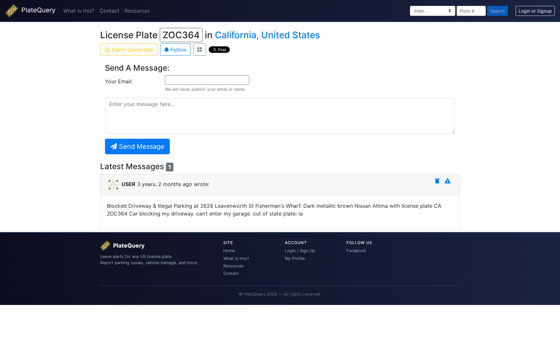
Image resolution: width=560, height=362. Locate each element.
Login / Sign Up (300, 250)
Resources (137, 10)
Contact (109, 10)
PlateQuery (37, 10)
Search (497, 11)
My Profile (295, 258)
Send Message (140, 146)
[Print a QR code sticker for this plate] (199, 49)
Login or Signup (535, 11)
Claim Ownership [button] (131, 49)
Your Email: (119, 81)
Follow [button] (177, 49)
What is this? (78, 10)
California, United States (267, 35)
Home (229, 250)
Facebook (356, 250)
